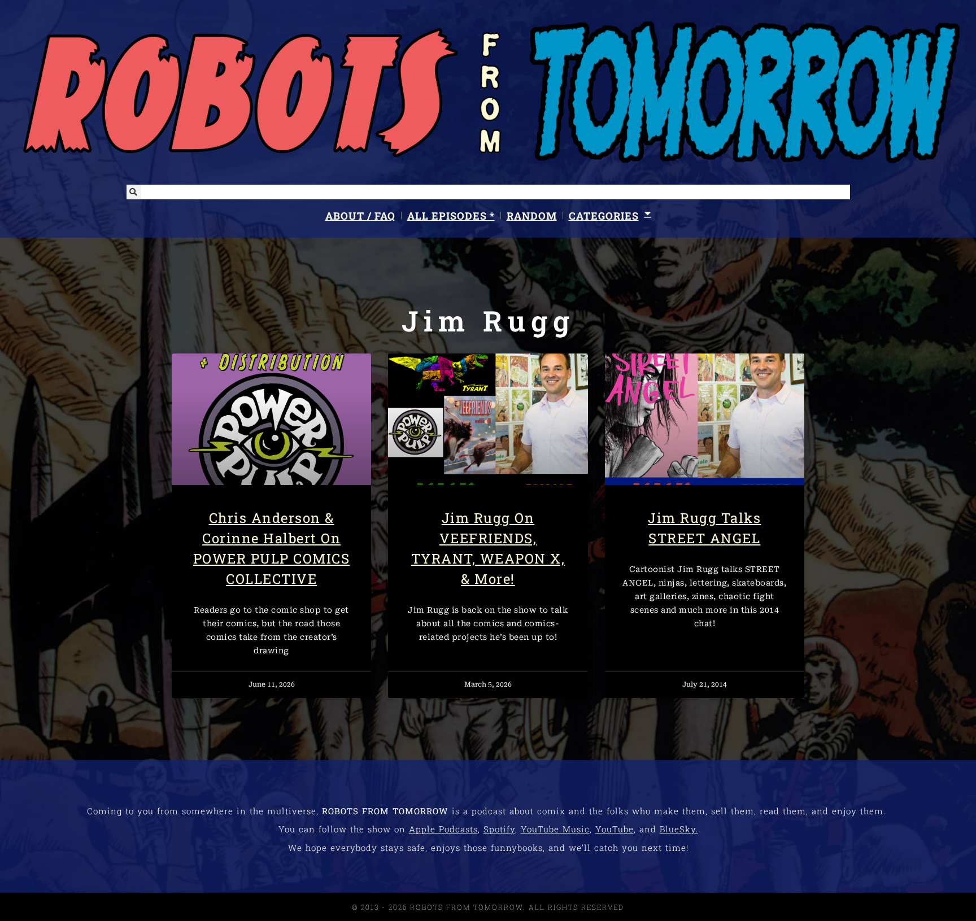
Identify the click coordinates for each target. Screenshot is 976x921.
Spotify (499, 829)
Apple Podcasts (443, 829)
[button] (134, 192)
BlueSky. (679, 829)
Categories (604, 215)
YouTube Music (555, 829)
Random (532, 215)
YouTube (614, 829)
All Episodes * (451, 215)
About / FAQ (360, 215)
